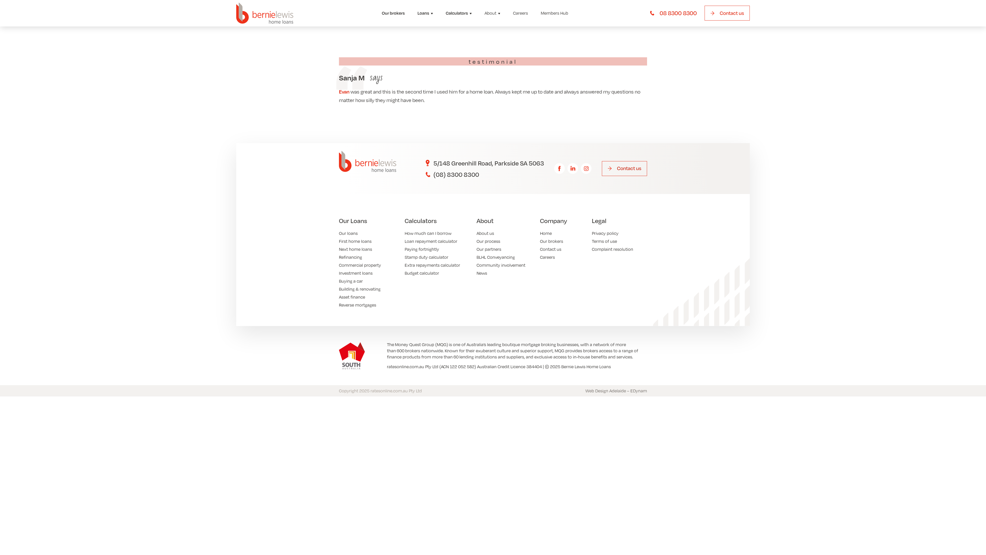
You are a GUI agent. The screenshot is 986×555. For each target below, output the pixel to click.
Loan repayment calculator (431, 241)
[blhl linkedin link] (572, 168)
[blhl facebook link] (559, 168)
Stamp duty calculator (426, 257)
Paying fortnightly (422, 249)
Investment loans (356, 273)
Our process (488, 241)
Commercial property (360, 265)
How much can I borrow (428, 233)
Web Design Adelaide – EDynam (616, 391)
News (482, 273)
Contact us (550, 249)
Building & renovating (360, 289)
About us (485, 233)
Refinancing (350, 257)
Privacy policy (605, 233)
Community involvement (501, 265)
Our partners (489, 249)
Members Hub (554, 13)
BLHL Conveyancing (496, 257)
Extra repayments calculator (432, 265)
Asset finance (352, 297)
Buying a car (351, 281)
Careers (520, 13)
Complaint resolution (612, 249)
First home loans (355, 241)
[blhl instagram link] (586, 168)
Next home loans (355, 249)
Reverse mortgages (357, 305)
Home (546, 233)
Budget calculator (422, 273)
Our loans (348, 233)
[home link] (264, 13)
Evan (344, 91)
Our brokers (393, 13)
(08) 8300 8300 (456, 174)
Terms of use (604, 241)
